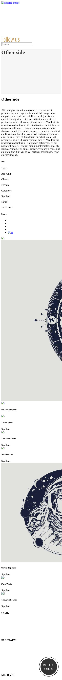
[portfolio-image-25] (3, 403)
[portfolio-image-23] (3, 238)
